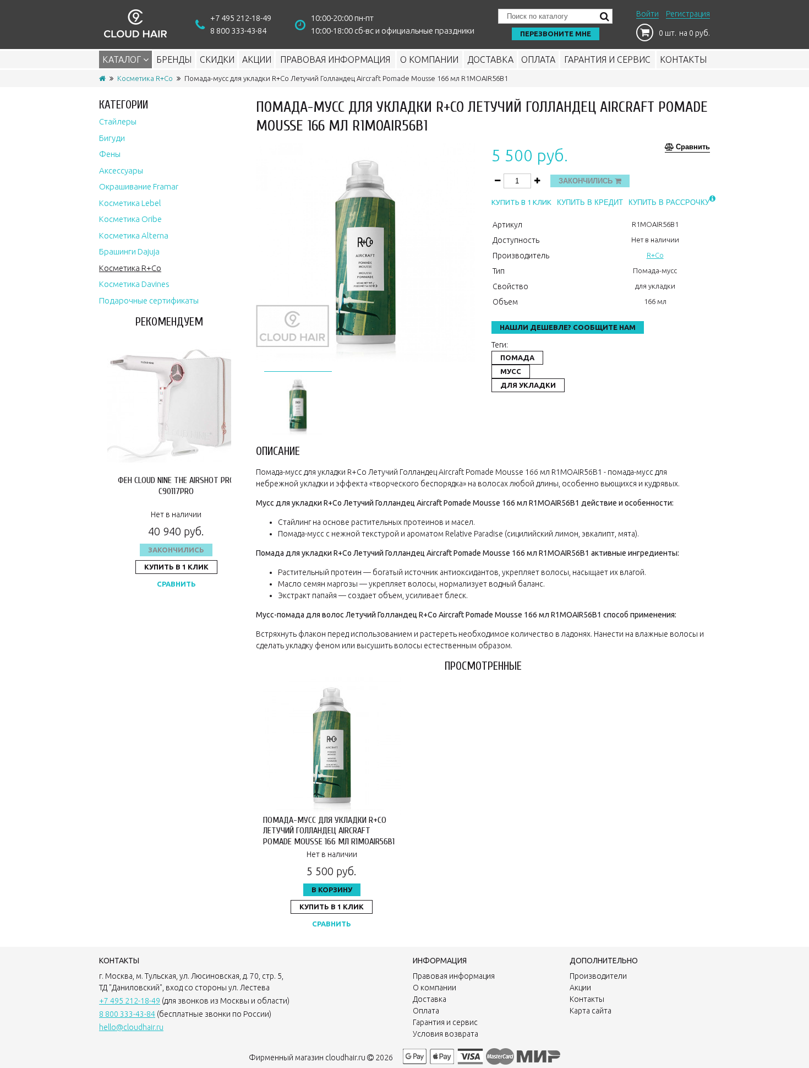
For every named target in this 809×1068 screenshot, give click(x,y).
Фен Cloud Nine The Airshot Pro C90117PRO (176, 485)
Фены (110, 154)
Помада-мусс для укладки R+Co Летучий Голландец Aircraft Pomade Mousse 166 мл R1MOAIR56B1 (329, 831)
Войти (647, 13)
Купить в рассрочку (668, 202)
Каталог (122, 59)
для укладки (528, 385)
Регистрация (688, 13)
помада (517, 357)
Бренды (174, 59)
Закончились (176, 550)
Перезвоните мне (555, 33)
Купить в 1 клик (176, 567)
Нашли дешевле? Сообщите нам (568, 327)
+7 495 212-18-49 (240, 18)
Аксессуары (121, 170)
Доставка (490, 59)
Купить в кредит (590, 202)
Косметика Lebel (130, 203)
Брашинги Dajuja (129, 251)
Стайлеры (117, 121)
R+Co (655, 255)
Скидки (217, 59)
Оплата (538, 59)
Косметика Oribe (130, 219)
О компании (429, 59)
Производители (598, 976)
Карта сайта (590, 1010)
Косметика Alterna (133, 235)
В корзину (331, 889)
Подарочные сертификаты (149, 300)
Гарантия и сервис (607, 59)
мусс (510, 371)
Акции (256, 59)
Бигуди (112, 138)
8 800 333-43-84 (238, 30)
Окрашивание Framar (138, 186)
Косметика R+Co (145, 78)
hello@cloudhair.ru (131, 1027)
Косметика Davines (134, 284)
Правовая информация (335, 59)
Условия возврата (445, 1033)
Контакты (683, 59)
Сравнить (176, 584)
